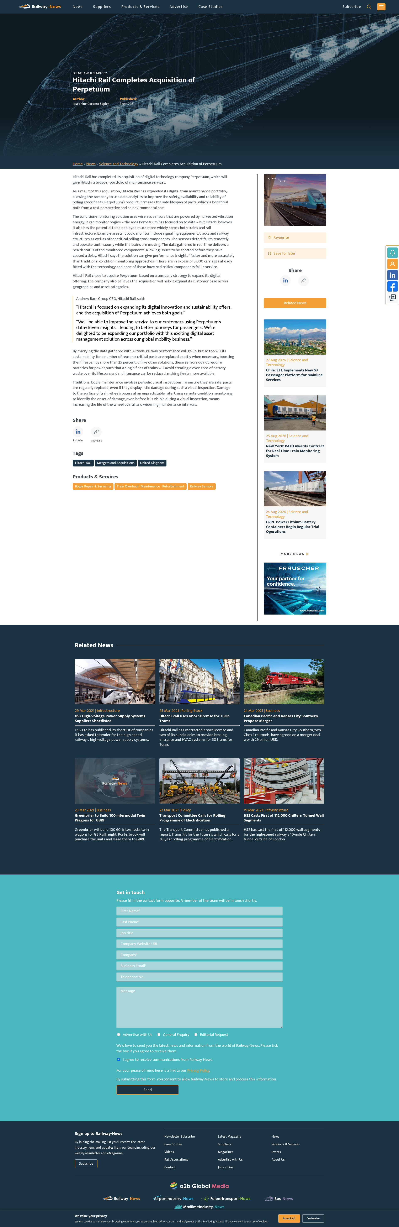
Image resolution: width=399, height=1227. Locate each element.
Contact (170, 1167)
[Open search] (369, 7)
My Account (392, 264)
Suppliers (102, 7)
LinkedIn (392, 275)
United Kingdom (152, 463)
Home (78, 164)
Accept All (289, 1218)
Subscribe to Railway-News (392, 252)
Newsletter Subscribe (179, 1136)
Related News (295, 303)
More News (293, 554)
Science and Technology (118, 164)
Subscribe (351, 7)
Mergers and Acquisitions (115, 463)
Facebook (392, 286)
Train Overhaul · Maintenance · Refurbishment (150, 486)
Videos (169, 1152)
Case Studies (210, 7)
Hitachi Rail (83, 463)
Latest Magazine (229, 1136)
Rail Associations (176, 1160)
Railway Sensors (201, 486)
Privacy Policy (198, 1070)
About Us (278, 1160)
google (392, 297)
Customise (313, 1218)
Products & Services (140, 7)
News (78, 7)
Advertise (179, 7)
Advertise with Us (230, 1160)
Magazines (225, 1152)
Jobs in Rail (226, 1167)
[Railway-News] (39, 6)
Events (276, 1152)
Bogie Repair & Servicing (93, 486)
